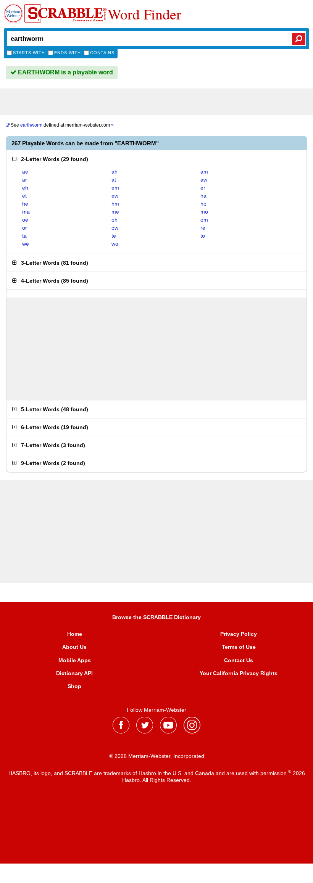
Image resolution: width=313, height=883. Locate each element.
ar (24, 180)
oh (114, 220)
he (25, 204)
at (113, 180)
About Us (74, 647)
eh (25, 188)
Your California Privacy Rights (239, 673)
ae (25, 172)
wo (114, 244)
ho (203, 204)
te (113, 236)
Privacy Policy (238, 634)
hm (115, 204)
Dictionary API (74, 673)
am (204, 172)
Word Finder (144, 14)
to (202, 236)
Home (74, 634)
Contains (102, 52)
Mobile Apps (74, 660)
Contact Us (238, 660)
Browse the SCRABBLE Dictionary (156, 617)
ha (203, 196)
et (24, 196)
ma (26, 212)
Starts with (29, 52)
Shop (74, 686)
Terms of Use (239, 647)
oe (25, 220)
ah (114, 172)
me (115, 212)
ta (24, 236)
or (24, 228)
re (202, 228)
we (25, 244)
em (115, 188)
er (202, 188)
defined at (62, 125)
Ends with (67, 52)
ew (114, 196)
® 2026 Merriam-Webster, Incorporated (156, 756)
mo (204, 212)
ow (114, 228)
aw (203, 180)
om (204, 220)
